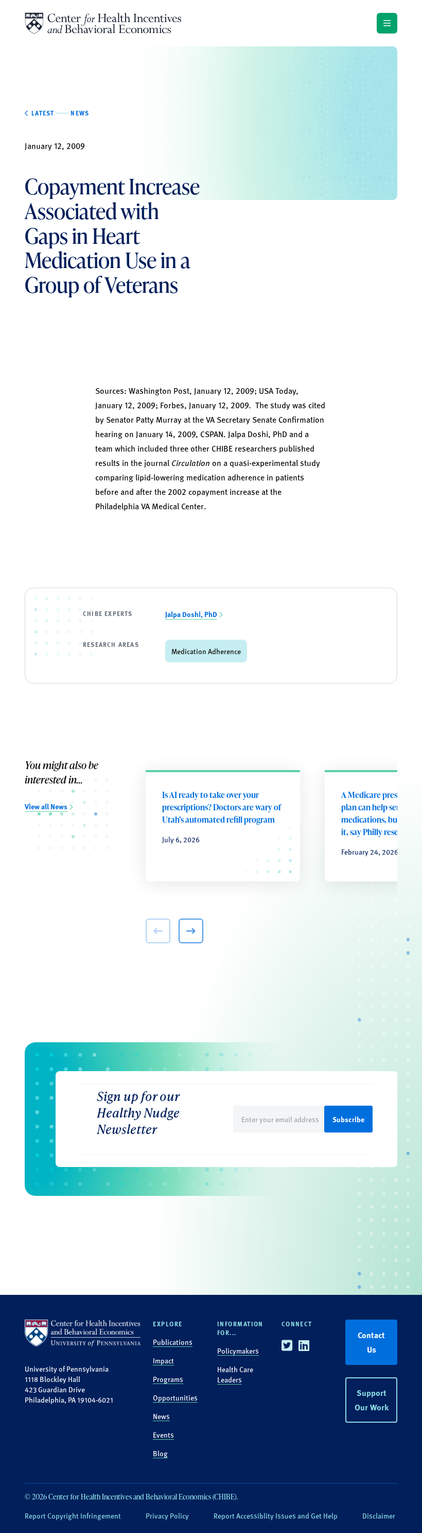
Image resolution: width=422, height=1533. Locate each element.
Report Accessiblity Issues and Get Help (276, 1515)
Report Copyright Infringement (73, 1515)
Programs (168, 1379)
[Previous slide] (158, 931)
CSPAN (211, 434)
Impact (163, 1360)
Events (163, 1434)
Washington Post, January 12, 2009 (191, 390)
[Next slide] (191, 931)
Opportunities (175, 1397)
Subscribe (348, 1119)
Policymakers (238, 1350)
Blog (160, 1453)
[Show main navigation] (387, 23)
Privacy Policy (167, 1515)
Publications (172, 1342)
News (161, 1416)
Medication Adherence (206, 651)
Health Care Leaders (235, 1374)
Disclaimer (378, 1515)
